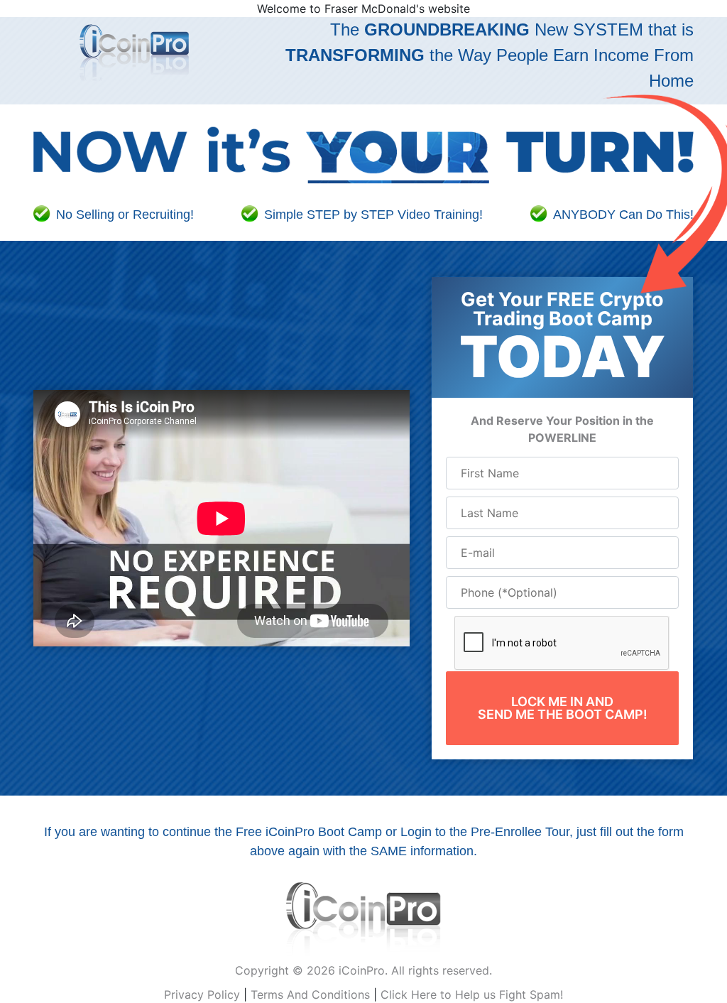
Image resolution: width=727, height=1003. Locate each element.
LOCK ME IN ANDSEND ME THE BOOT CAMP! (562, 708)
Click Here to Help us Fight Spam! (472, 994)
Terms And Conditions (310, 994)
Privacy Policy (202, 994)
